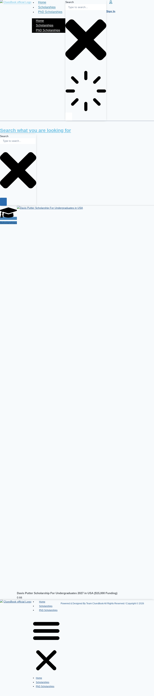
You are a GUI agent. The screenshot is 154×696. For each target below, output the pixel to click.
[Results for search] (85, 92)
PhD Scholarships (50, 11)
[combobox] (85, 7)
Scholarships (47, 7)
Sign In (110, 11)
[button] (46, 646)
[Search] (68, 117)
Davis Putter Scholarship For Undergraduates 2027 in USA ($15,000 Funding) (67, 593)
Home (42, 2)
